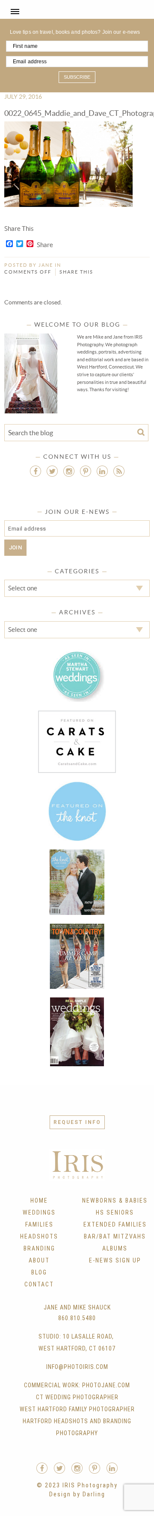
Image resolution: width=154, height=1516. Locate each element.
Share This (76, 271)
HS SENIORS (115, 1212)
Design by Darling (77, 1494)
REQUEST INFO (77, 1122)
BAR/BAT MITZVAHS (115, 1236)
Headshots (39, 1236)
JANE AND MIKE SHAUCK (77, 1307)
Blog (39, 1272)
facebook (35, 471)
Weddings (39, 1212)
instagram (68, 471)
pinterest (85, 471)
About (39, 1260)
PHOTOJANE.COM (106, 1385)
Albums (114, 1248)
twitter (52, 471)
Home (39, 1200)
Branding (39, 1248)
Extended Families (115, 1224)
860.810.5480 (77, 1318)
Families (39, 1224)
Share (45, 245)
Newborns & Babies (115, 1200)
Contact (39, 1284)
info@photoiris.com (77, 1366)
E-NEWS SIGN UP (115, 1260)
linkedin (102, 471)
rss (118, 471)
